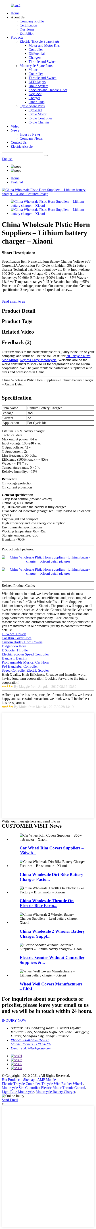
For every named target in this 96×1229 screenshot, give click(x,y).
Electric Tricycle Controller (21, 1084)
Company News (31, 138)
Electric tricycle (22, 146)
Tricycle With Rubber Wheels (62, 1084)
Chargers (35, 57)
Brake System (38, 86)
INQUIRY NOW (14, 1020)
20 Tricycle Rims (78, 356)
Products (17, 37)
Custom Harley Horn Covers (22, 642)
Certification (28, 25)
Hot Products (11, 1080)
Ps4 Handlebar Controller (20, 666)
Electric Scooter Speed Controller (25, 654)
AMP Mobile (46, 1080)
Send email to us (13, 301)
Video (15, 126)
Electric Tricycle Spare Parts (39, 41)
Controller (36, 49)
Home (15, 13)
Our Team (27, 29)
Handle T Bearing (14, 658)
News (15, 130)
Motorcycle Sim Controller (20, 1088)
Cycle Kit (35, 110)
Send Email (10, 1100)
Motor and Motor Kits (44, 45)
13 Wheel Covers (14, 634)
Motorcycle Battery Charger (55, 1092)
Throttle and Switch (42, 62)
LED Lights (37, 82)
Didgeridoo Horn (14, 646)
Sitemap (29, 1080)
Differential (37, 53)
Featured (17, 182)
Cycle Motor (37, 114)
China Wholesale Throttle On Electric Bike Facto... (47, 903)
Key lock (35, 94)
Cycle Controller (40, 118)
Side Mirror (10, 360)
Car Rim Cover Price (16, 638)
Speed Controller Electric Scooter (25, 670)
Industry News (30, 134)
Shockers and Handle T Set (48, 90)
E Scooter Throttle (15, 650)
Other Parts (36, 102)
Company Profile (32, 21)
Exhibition (27, 33)
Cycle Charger (39, 122)
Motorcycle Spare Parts (36, 66)
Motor (33, 70)
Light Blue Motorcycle (18, 1092)
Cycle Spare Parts (32, 106)
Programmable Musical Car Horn (25, 662)
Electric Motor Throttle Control (63, 1088)
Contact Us (19, 142)
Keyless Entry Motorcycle (38, 360)
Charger (34, 98)
